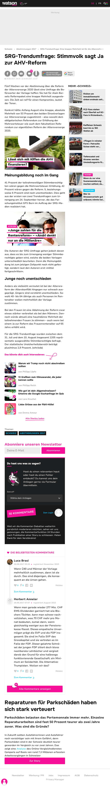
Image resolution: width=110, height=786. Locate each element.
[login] (4, 782)
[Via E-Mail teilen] (21, 73)
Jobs (51, 775)
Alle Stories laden (34, 418)
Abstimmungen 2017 (26, 49)
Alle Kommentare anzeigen (35, 689)
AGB (77, 775)
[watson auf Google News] (69, 73)
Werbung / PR (36, 775)
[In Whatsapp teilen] (14, 73)
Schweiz (8, 49)
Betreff (10, 491)
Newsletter (18, 775)
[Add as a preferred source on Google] (52, 73)
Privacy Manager (55, 779)
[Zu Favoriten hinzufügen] (36, 73)
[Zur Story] (55, 731)
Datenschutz (91, 775)
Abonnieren (53, 450)
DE (92, 3)
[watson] (9, 3)
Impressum (64, 775)
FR (99, 3)
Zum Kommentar (23, 591)
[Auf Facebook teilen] (7, 73)
